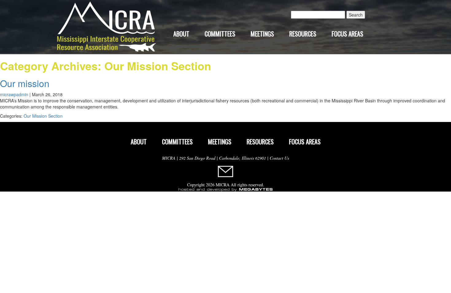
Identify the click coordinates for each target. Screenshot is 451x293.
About (181, 33)
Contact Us (279, 158)
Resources (302, 33)
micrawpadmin (14, 94)
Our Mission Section (43, 116)
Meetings (262, 33)
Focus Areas (347, 33)
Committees (220, 33)
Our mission (24, 83)
